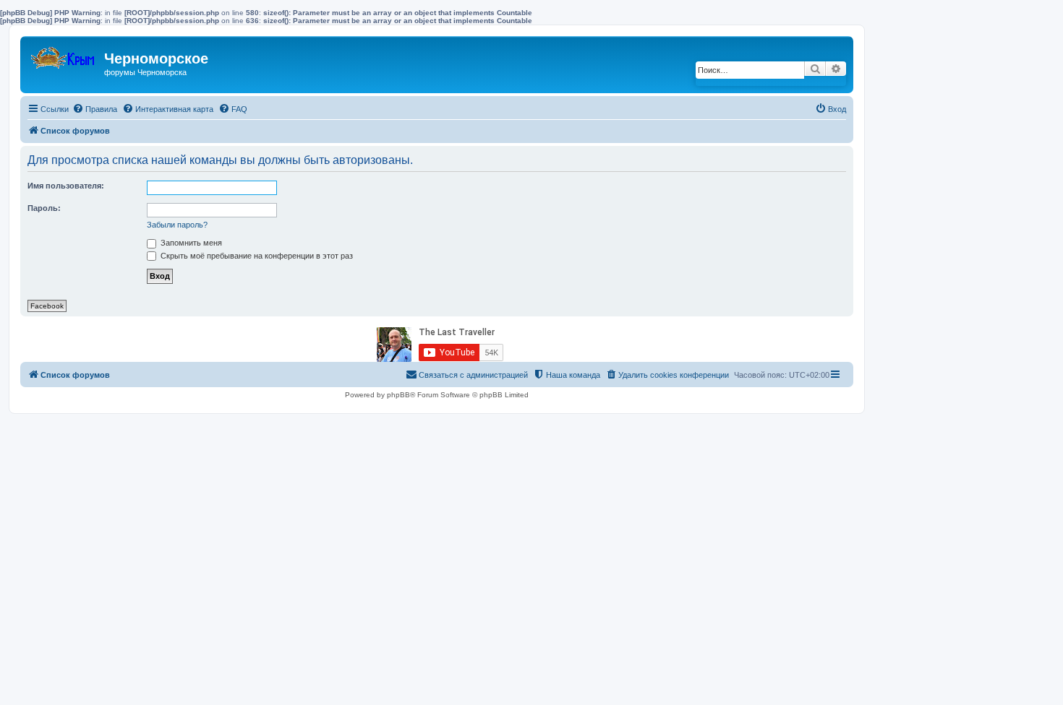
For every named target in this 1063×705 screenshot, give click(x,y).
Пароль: (44, 208)
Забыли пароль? (177, 224)
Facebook (47, 306)
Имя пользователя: (65, 185)
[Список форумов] (64, 54)
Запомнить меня (190, 242)
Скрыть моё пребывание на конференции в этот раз (255, 255)
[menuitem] (94, 109)
